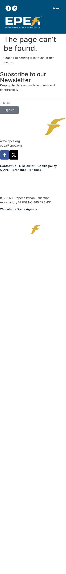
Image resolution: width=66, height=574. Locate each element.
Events (12, 286)
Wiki (10, 297)
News (11, 275)
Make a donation (18, 320)
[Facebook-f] (8, 8)
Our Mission (15, 253)
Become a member (19, 308)
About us (13, 264)
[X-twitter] (14, 8)
